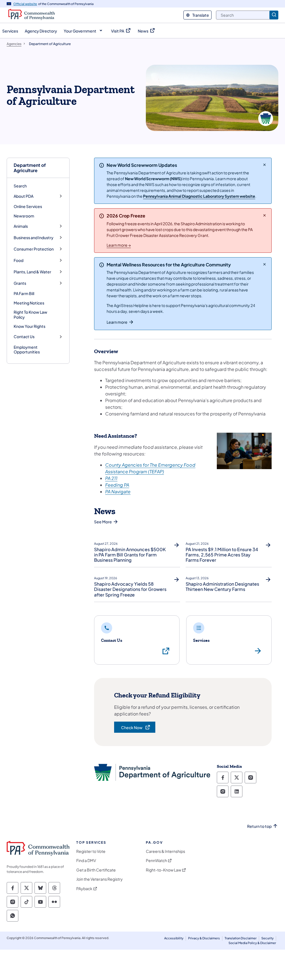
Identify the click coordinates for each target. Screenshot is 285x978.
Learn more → (119, 244)
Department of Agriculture (30, 167)
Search (20, 185)
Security (267, 938)
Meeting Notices (29, 302)
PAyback (84, 888)
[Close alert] (264, 164)
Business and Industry (33, 237)
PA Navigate (118, 491)
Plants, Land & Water (32, 271)
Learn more (117, 322)
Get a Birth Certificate (96, 870)
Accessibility (173, 938)
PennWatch (156, 860)
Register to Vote (90, 851)
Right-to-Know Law (163, 870)
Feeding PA (117, 485)
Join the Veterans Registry (99, 879)
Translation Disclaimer (241, 938)
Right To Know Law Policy (30, 315)
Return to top (259, 826)
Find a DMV (86, 860)
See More (103, 521)
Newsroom (24, 215)
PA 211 (111, 478)
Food (18, 260)
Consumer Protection (34, 249)
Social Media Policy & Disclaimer (252, 943)
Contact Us (24, 336)
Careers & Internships (165, 851)
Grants (20, 283)
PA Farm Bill (24, 293)
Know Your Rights (29, 326)
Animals (21, 226)
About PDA (23, 196)
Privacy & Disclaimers (204, 938)
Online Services (28, 206)
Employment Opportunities (27, 350)
